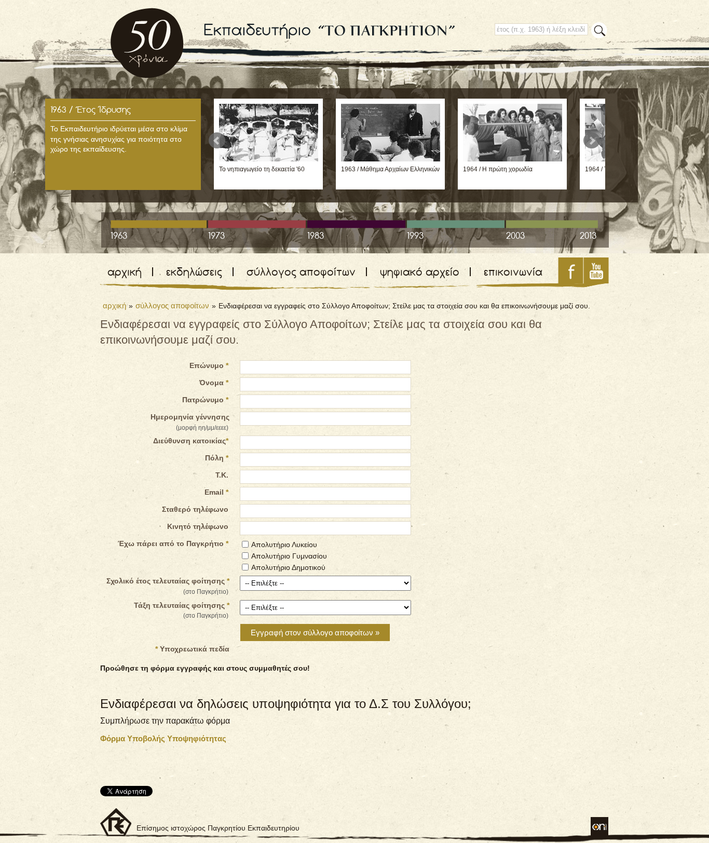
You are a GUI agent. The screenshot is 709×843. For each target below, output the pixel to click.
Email (216, 492)
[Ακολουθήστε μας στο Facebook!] (570, 280)
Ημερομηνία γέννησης (190, 422)
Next (591, 140)
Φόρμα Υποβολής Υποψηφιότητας (163, 738)
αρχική (124, 271)
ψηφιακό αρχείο (419, 271)
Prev (217, 140)
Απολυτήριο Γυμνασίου (289, 556)
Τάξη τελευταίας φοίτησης (181, 610)
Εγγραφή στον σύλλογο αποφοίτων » (315, 632)
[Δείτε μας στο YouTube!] (596, 280)
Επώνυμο (208, 365)
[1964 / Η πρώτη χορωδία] (512, 158)
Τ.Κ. (221, 475)
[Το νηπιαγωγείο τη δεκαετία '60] (268, 158)
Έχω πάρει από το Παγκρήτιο (173, 543)
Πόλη (216, 458)
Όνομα (213, 382)
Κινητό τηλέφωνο (197, 526)
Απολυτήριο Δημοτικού (288, 567)
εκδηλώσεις (194, 271)
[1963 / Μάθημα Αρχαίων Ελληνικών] (390, 158)
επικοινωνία (513, 271)
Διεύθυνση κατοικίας (190, 441)
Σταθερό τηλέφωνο (195, 509)
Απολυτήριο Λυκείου (284, 544)
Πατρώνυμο (205, 400)
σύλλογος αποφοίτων (301, 271)
